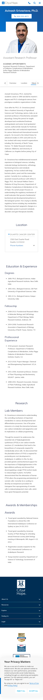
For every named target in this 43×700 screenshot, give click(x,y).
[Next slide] (38, 83)
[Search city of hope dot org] (35, 3)
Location (24, 83)
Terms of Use (34, 683)
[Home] (21, 588)
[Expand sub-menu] (40, 599)
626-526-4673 (23, 16)
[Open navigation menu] (40, 3)
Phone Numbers (16, 245)
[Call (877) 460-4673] (30, 3)
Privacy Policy (12, 685)
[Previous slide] (5, 83)
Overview (12, 83)
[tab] (22, 245)
